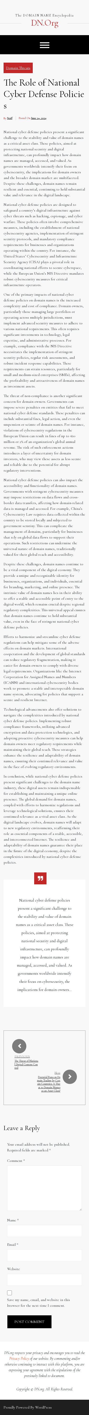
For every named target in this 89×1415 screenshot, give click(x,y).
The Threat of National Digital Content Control (26, 1064)
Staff (9, 118)
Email (12, 1244)
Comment (16, 1160)
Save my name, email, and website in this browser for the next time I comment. (38, 1302)
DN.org (44, 23)
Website (13, 1269)
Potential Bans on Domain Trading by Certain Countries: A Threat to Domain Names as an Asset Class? (48, 1084)
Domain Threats (18, 67)
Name (13, 1220)
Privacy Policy (19, 1358)
